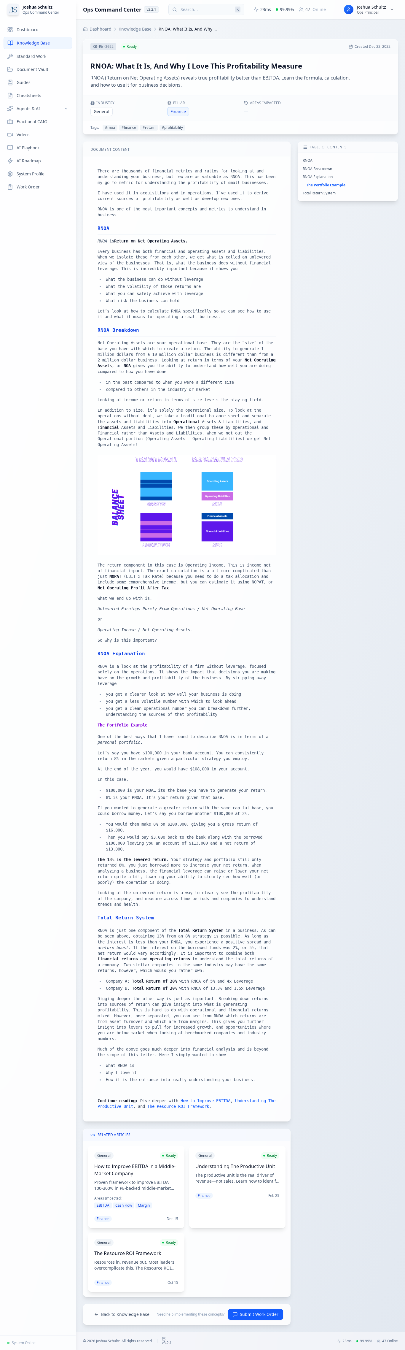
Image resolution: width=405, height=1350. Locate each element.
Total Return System (319, 193)
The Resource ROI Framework (178, 1106)
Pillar (179, 103)
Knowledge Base (135, 29)
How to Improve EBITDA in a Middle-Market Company (135, 1170)
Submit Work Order (259, 1314)
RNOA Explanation (318, 176)
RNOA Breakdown (317, 168)
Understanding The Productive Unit (235, 1166)
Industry (105, 103)
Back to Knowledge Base (125, 1314)
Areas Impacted (265, 103)
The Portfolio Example (325, 185)
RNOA (307, 160)
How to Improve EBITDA (205, 1100)
